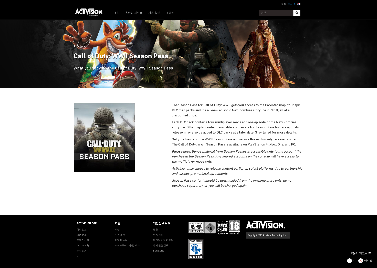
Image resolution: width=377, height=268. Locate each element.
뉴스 (79, 256)
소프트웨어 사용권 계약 (127, 245)
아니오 (368, 260)
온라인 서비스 (133, 12)
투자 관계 (82, 251)
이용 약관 (158, 235)
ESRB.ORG (158, 251)
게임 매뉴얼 (121, 240)
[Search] (296, 13)
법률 (155, 230)
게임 (116, 12)
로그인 (291, 4)
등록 (283, 4)
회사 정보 (82, 230)
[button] (298, 4)
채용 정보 (82, 235)
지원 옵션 (154, 12)
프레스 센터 (83, 240)
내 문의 (170, 12)
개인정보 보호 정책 (163, 240)
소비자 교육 (83, 245)
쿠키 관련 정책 (160, 245)
